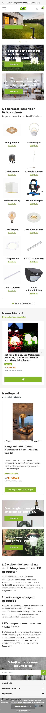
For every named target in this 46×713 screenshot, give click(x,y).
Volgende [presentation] (35, 441)
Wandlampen (34, 144)
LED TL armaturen (34, 260)
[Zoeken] (37, 8)
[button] (4, 8)
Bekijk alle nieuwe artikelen (14, 317)
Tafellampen (12, 173)
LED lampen (12, 231)
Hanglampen (12, 144)
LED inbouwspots (34, 231)
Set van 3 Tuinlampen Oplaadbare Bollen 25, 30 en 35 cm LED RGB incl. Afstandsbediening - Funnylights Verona (22, 359)
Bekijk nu (14, 64)
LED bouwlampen (34, 202)
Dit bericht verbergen (23, 707)
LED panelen (12, 260)
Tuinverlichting (12, 202)
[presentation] (42, 352)
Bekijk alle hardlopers (11, 397)
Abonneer (43, 672)
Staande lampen (34, 173)
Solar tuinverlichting (34, 290)
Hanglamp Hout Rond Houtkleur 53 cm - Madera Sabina (22, 449)
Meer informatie (11, 473)
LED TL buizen (12, 289)
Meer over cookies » (23, 711)
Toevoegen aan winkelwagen (20, 490)
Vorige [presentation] (8, 441)
